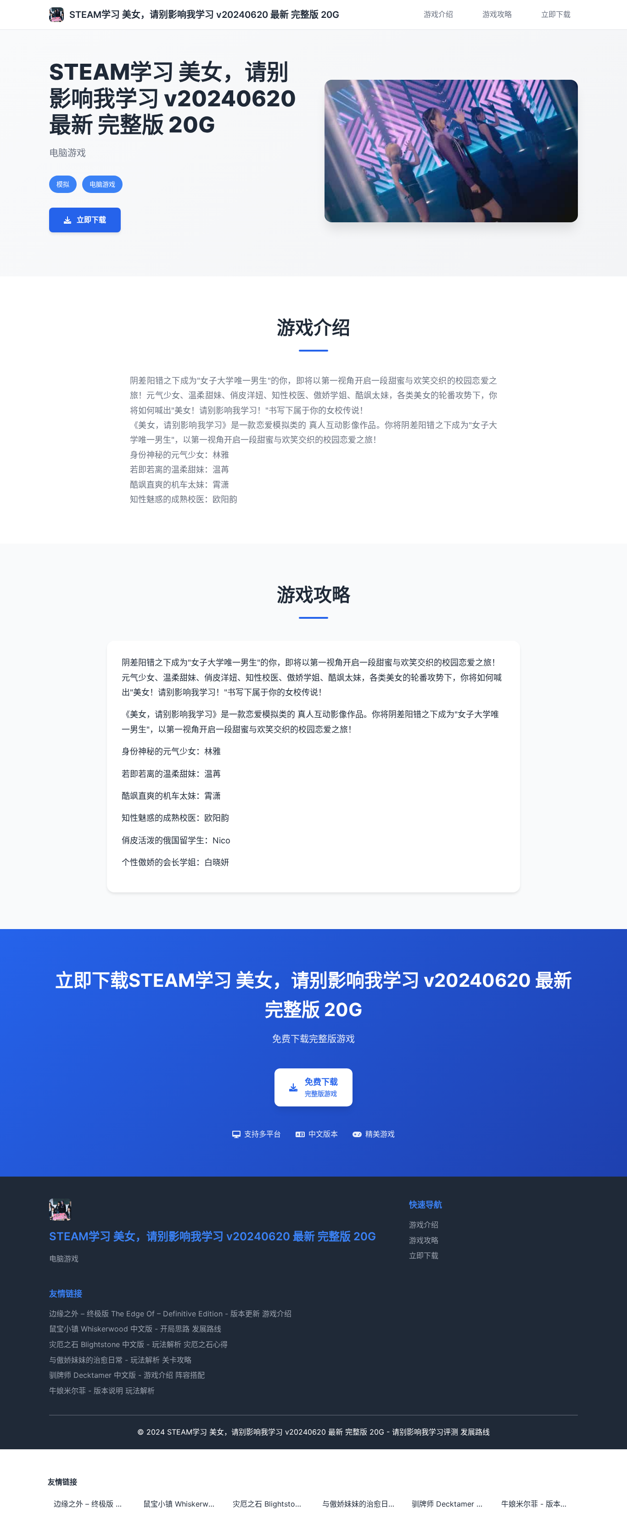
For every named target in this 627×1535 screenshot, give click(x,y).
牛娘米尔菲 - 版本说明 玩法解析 (102, 1390)
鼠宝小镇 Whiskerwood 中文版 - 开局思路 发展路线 (135, 1328)
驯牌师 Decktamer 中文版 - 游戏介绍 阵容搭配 (127, 1375)
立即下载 (556, 14)
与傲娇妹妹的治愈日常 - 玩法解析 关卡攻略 (120, 1359)
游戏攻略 (497, 14)
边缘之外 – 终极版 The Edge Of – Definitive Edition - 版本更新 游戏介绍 (170, 1313)
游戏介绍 (438, 14)
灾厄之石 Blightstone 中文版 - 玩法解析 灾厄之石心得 (138, 1344)
